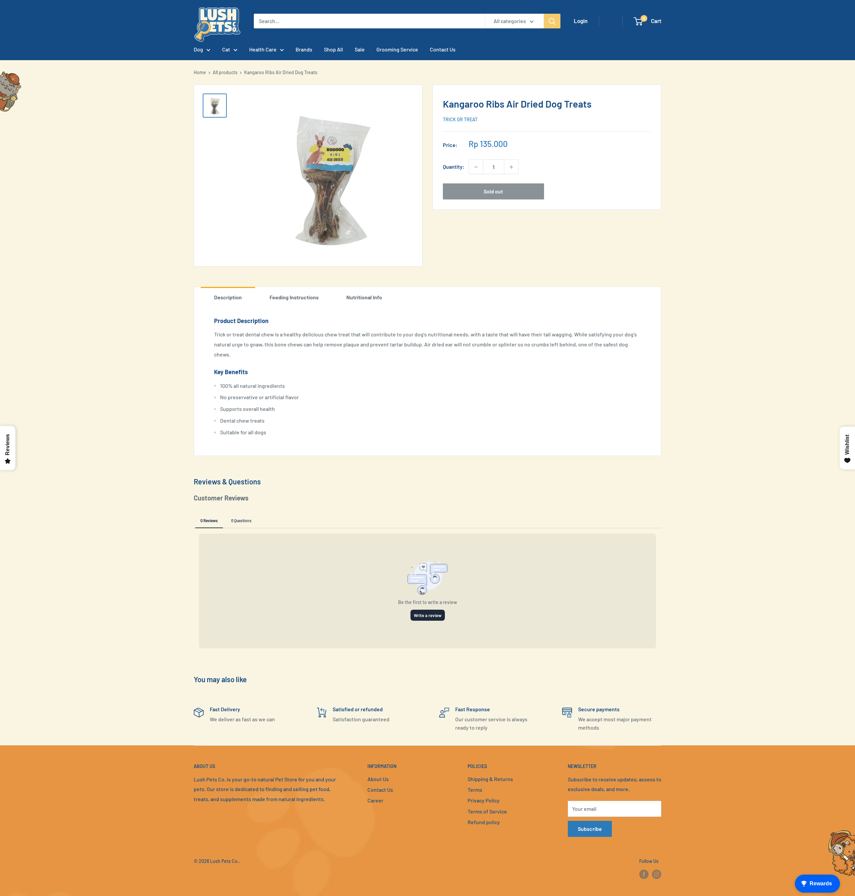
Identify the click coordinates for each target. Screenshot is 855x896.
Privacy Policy (484, 800)
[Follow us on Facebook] (644, 874)
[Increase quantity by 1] (511, 167)
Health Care (263, 49)
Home (200, 72)
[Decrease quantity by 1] (476, 167)
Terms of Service (487, 811)
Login (580, 20)
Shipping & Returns (490, 779)
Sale (360, 49)
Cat (226, 49)
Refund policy (484, 822)
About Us (378, 779)
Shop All (333, 49)
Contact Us (443, 49)
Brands (304, 49)
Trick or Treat (460, 120)
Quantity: (454, 167)
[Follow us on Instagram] (656, 874)
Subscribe (590, 829)
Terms (475, 789)
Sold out (493, 191)
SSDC (217, 875)
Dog (198, 49)
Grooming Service (397, 49)
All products (225, 72)
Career (375, 800)
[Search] (552, 21)
